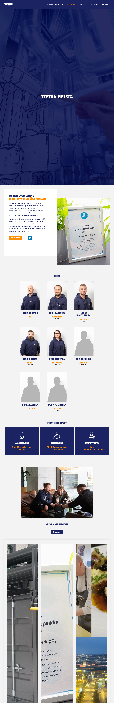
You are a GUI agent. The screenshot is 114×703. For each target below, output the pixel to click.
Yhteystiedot (93, 4)
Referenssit (82, 4)
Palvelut (58, 4)
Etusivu (50, 4)
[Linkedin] (30, 238)
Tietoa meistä (70, 4)
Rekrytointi (105, 4)
